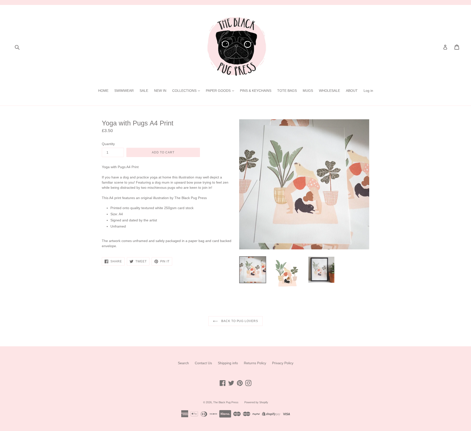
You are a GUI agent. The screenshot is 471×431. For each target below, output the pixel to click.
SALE (144, 91)
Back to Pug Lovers (239, 321)
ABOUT (352, 91)
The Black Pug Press (225, 402)
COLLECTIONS (184, 91)
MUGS (308, 91)
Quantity (108, 144)
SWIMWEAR (124, 91)
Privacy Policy (282, 363)
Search (183, 363)
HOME (103, 91)
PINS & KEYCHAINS (255, 91)
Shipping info (228, 363)
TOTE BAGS (287, 91)
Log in (368, 91)
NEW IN (160, 91)
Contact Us (203, 363)
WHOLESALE (329, 91)
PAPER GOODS (219, 91)
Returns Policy (255, 363)
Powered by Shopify (256, 402)
